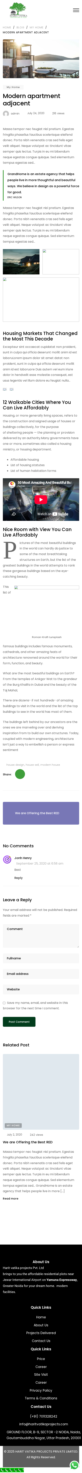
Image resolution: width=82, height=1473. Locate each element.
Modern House (50, 765)
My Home (13, 87)
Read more (11, 1198)
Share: (7, 774)
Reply (18, 878)
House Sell (32, 765)
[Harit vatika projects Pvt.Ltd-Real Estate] (17, 10)
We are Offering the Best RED (28, 1142)
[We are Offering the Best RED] (41, 1092)
